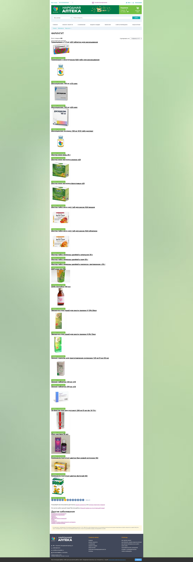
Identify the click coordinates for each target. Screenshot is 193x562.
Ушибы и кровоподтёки (58, 523)
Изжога (53, 516)
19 (78, 500)
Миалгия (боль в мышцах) (58, 518)
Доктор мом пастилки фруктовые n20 (68, 183)
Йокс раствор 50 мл (59, 434)
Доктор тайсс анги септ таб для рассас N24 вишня (73, 207)
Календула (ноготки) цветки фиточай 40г (69, 476)
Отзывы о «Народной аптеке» (129, 549)
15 (67, 500)
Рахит (53, 519)
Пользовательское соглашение (130, 547)
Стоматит (54, 521)
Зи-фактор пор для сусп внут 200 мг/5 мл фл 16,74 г (73, 410)
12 (60, 500)
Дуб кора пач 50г (58, 269)
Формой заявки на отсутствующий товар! (92, 508)
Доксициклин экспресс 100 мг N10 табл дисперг (72, 131)
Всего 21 (88, 500)
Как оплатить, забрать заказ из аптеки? (132, 542)
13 (62, 500)
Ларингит (54, 517)
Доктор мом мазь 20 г (61, 155)
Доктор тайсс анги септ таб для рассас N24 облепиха (74, 231)
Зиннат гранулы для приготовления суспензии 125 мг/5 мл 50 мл (80, 358)
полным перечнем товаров (97, 505)
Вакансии (108, 24)
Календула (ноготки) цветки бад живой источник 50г (74, 458)
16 (70, 500)
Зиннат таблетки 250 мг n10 (63, 386)
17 (73, 500)
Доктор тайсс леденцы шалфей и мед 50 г (69, 259)
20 (80, 500)
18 (75, 500)
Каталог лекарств (67, 24)
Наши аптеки (136, 24)
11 (57, 500)
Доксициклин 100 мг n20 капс (64, 107)
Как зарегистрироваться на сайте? (130, 544)
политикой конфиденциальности (117, 559)
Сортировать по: (125, 38)
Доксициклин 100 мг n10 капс (64, 83)
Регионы (91, 551)
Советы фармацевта (121, 24)
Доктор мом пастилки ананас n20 (66, 159)
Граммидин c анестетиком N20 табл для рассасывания (75, 60)
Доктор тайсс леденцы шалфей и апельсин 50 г (72, 254)
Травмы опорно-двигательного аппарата (63, 522)
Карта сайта (125, 545)
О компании (81, 24)
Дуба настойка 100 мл (60, 286)
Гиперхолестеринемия (58, 515)
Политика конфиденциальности (97, 549)
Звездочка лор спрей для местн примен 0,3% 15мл (73, 334)
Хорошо (138, 559)
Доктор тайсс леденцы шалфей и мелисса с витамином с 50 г (78, 264)
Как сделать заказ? (126, 540)
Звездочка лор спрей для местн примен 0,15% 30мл (74, 310)
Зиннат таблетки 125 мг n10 (63, 382)
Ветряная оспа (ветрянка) (58, 513)
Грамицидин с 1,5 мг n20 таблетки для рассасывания (74, 42)
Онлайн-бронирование (101, 2)
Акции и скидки (95, 24)
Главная (55, 24)
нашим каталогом (80, 505)
